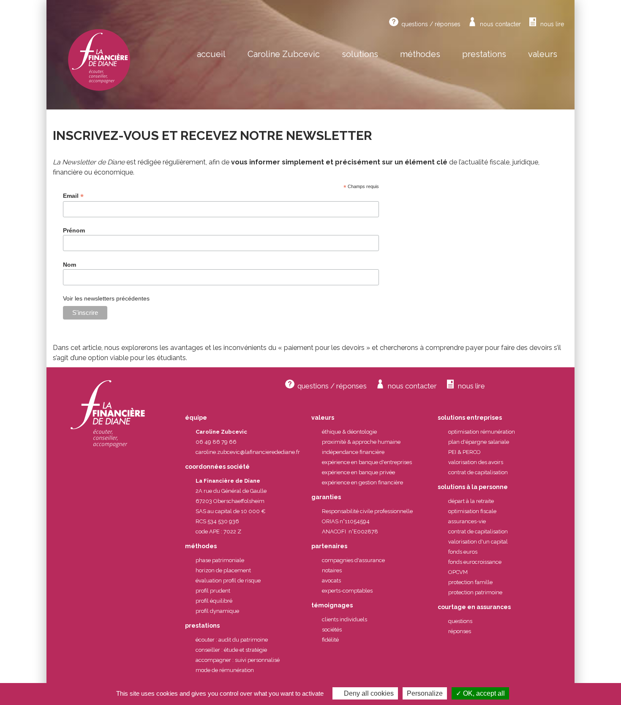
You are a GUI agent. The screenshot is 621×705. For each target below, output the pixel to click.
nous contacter (500, 24)
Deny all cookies (368, 693)
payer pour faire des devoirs (509, 348)
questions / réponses (430, 24)
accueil (211, 54)
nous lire (552, 24)
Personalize (425, 693)
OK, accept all (483, 693)
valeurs (542, 54)
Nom (69, 264)
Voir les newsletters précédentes (106, 298)
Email (73, 196)
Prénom (74, 230)
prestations (484, 54)
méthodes (420, 54)
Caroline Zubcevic (284, 54)
